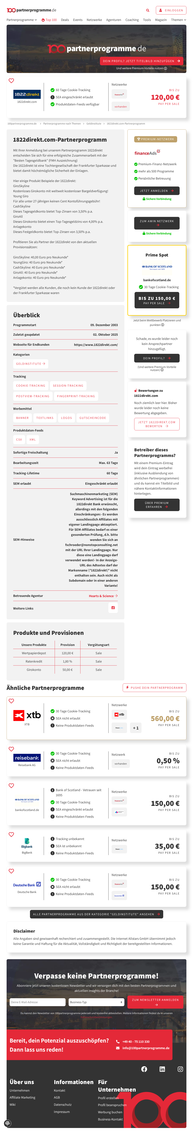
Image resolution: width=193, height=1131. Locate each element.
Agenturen (113, 20)
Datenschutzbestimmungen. (97, 1017)
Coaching (132, 20)
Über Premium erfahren (157, 505)
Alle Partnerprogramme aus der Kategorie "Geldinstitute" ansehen (94, 914)
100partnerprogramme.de (22, 123)
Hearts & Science (101, 596)
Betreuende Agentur (28, 595)
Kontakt (59, 1090)
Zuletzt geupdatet (26, 334)
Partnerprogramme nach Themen (62, 123)
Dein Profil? (154, 358)
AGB (57, 1097)
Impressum (62, 1112)
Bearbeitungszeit (25, 463)
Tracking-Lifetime (26, 473)
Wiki (12, 1104)
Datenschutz (63, 1104)
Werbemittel (22, 408)
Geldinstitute (94, 123)
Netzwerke (94, 20)
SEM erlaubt (22, 483)
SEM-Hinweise (23, 539)
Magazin (161, 20)
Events (77, 20)
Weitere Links (23, 608)
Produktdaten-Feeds (28, 430)
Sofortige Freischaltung (30, 452)
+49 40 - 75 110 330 (136, 1041)
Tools (147, 20)
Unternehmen (20, 1090)
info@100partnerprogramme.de (146, 1048)
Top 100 (51, 20)
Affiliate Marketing (22, 1097)
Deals (65, 20)
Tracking (19, 376)
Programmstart (24, 325)
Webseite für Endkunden (31, 344)
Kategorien (21, 354)
